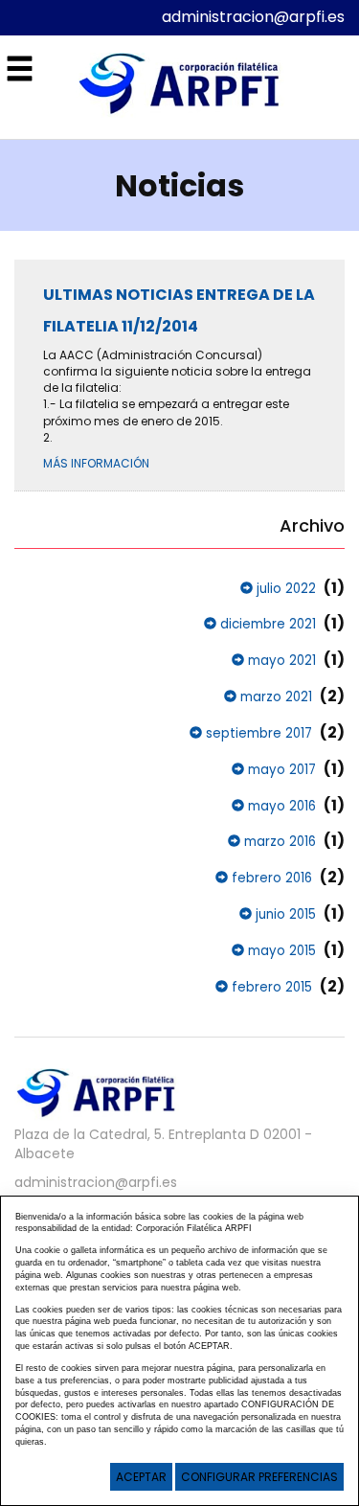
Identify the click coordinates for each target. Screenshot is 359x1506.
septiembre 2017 (257, 733)
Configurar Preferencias (259, 1477)
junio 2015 (284, 914)
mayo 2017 (280, 770)
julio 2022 (284, 589)
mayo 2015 (280, 951)
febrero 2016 (270, 878)
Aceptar (141, 1477)
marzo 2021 (274, 697)
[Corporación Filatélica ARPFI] (180, 86)
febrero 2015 (270, 987)
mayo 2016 (280, 806)
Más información (96, 463)
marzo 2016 (278, 842)
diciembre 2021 (266, 624)
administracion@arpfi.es (253, 17)
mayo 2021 (280, 660)
